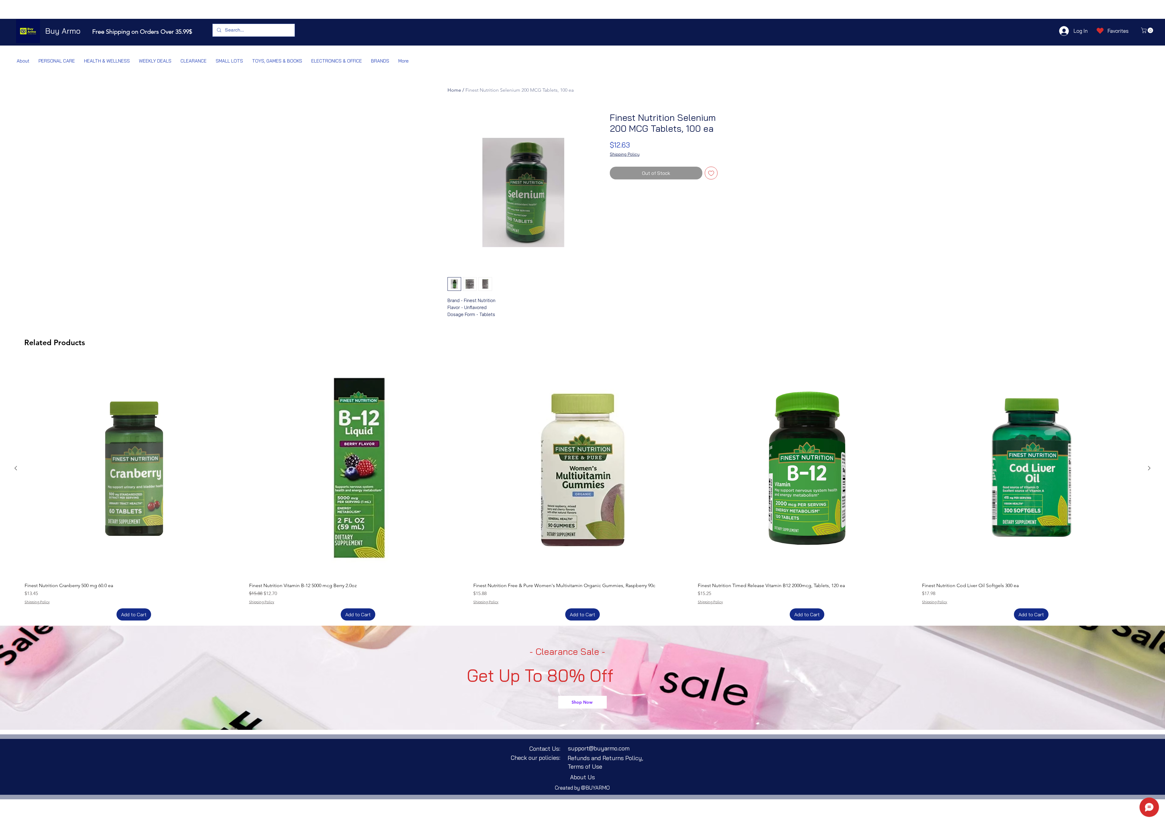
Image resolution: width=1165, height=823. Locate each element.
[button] (1147, 30)
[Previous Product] (15, 468)
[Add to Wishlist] (711, 173)
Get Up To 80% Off (540, 675)
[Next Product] (1149, 468)
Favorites (1118, 31)
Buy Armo (62, 31)
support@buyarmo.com (599, 748)
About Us (582, 777)
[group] (582, 490)
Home (454, 90)
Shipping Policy (625, 154)
